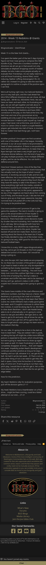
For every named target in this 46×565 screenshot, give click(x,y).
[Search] (39, 37)
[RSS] (43, 457)
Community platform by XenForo (19, 553)
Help (39, 458)
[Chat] (35, 37)
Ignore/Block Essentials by (20, 555)
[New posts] (31, 37)
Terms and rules (18, 458)
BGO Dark (7, 455)
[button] (3, 37)
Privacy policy (31, 458)
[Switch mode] (43, 37)
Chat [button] (22, 563)
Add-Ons (4, 557)
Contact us (7, 458)
